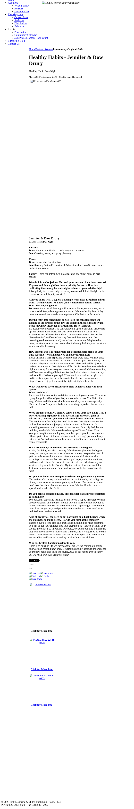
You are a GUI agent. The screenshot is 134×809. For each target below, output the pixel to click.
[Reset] (30, 568)
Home (32, 49)
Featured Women (44, 49)
